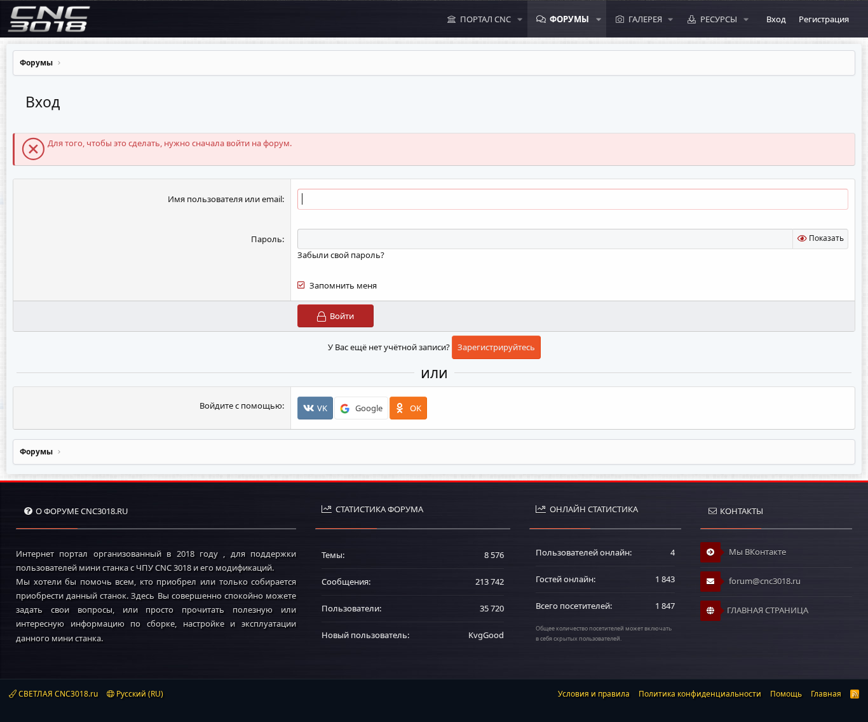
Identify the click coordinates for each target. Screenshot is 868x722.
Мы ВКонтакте (756, 551)
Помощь (786, 693)
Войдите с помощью (241, 405)
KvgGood (486, 635)
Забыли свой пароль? (340, 255)
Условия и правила (594, 693)
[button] (519, 19)
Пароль (266, 239)
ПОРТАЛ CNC (485, 19)
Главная (826, 693)
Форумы (569, 19)
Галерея (645, 19)
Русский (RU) (138, 693)
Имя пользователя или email (225, 199)
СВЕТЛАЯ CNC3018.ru (57, 693)
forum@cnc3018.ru (764, 581)
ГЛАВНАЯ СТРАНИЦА (767, 610)
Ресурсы (718, 19)
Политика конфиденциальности (700, 693)
